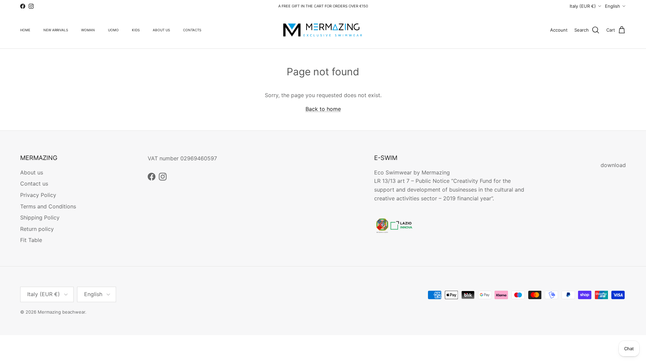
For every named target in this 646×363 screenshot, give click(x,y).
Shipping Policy (40, 217)
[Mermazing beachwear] (323, 30)
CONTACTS (192, 30)
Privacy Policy (38, 195)
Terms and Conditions (48, 206)
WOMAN (88, 30)
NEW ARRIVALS (55, 30)
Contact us (34, 183)
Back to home (323, 109)
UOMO (113, 30)
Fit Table (31, 240)
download (613, 165)
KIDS (136, 30)
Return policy (37, 229)
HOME (25, 30)
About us (31, 172)
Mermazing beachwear (61, 312)
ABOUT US (161, 30)
